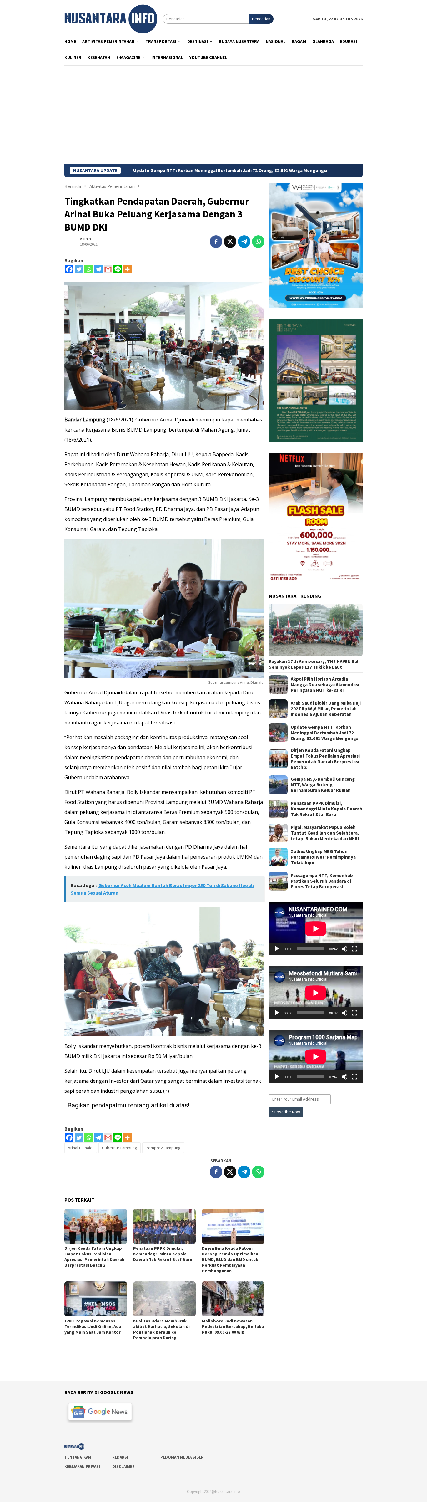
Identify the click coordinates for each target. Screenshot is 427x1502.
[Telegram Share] (244, 241)
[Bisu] (344, 949)
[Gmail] (108, 269)
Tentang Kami (78, 1457)
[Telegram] (98, 269)
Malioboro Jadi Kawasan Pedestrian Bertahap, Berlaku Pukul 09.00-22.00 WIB (233, 1326)
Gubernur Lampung (119, 1148)
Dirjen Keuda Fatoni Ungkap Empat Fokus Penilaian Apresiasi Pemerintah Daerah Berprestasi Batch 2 (94, 1256)
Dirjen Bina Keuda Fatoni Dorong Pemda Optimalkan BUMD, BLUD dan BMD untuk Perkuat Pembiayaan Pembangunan (230, 1259)
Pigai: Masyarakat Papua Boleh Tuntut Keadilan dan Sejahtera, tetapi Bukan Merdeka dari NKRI (325, 833)
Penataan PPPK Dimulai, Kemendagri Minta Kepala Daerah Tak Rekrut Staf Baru (162, 1253)
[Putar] (277, 949)
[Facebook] (69, 269)
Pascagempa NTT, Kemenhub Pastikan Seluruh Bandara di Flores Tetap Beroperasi (322, 881)
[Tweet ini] (230, 241)
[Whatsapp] (88, 269)
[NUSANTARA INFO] (110, 18)
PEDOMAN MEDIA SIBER (181, 1457)
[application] (316, 928)
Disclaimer (123, 1466)
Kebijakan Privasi (82, 1466)
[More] (127, 269)
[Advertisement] (213, 117)
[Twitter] (79, 269)
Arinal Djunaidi (80, 1148)
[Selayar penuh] (354, 949)
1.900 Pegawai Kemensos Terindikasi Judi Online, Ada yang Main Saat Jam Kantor (92, 1326)
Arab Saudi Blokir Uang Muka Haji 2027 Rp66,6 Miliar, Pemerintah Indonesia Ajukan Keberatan (326, 708)
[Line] (117, 269)
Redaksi (120, 1457)
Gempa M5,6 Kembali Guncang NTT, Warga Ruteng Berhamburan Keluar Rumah (323, 784)
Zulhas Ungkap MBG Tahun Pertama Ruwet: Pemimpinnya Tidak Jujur (323, 857)
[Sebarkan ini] (216, 241)
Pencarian (261, 19)
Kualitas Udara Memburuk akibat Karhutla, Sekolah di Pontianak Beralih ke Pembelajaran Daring (161, 1329)
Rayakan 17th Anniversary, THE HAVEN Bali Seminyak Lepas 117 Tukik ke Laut (314, 664)
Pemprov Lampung (163, 1148)
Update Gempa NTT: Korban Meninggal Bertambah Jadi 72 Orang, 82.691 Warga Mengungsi (165, 170)
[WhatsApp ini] (258, 241)
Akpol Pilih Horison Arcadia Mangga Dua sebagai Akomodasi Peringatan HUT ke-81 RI (325, 684)
